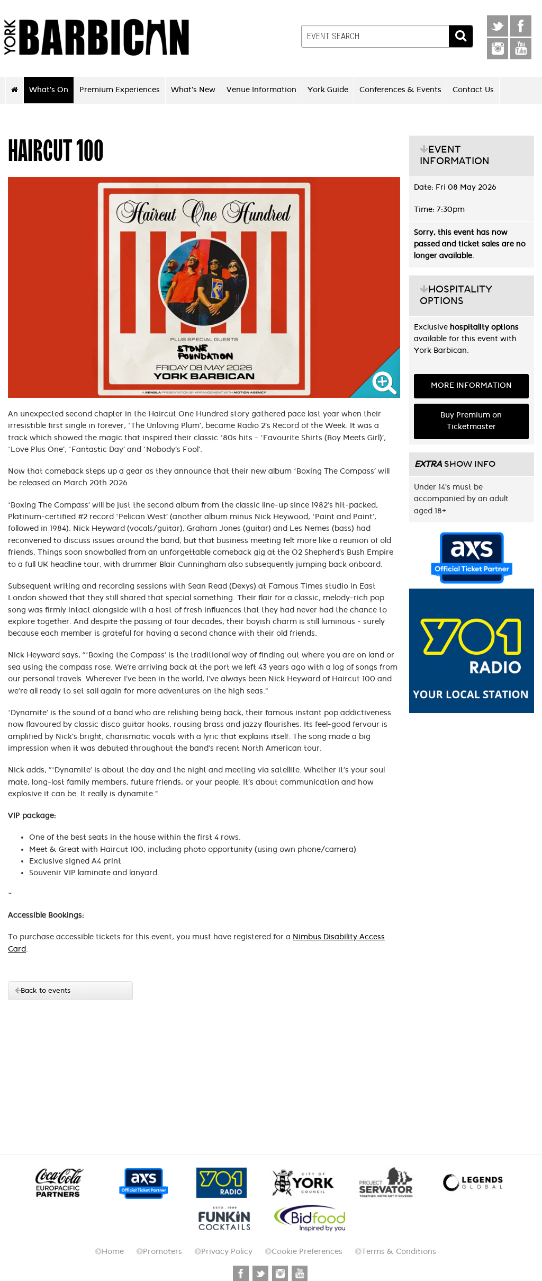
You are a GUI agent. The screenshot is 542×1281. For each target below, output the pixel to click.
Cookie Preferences (307, 1251)
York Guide (328, 89)
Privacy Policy (226, 1251)
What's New (193, 89)
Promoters (162, 1251)
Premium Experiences (119, 89)
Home (113, 1251)
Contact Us (473, 89)
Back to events (45, 990)
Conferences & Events (400, 89)
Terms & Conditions (399, 1251)
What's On (48, 89)
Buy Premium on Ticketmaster (471, 421)
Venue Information (261, 89)
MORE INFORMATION (471, 385)
